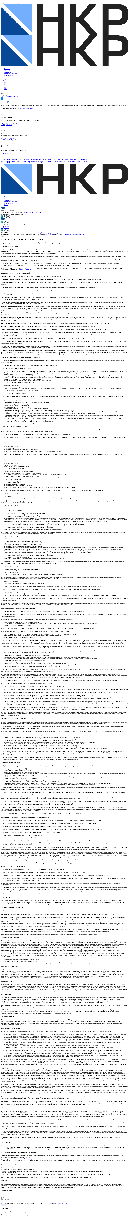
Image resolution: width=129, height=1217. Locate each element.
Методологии (8, 70)
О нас (6, 77)
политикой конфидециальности (64, 1203)
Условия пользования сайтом (23, 233)
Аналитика (7, 72)
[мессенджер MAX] (5, 101)
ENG (5, 84)
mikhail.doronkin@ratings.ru (9, 123)
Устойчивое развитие (10, 73)
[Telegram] (2, 101)
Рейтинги (7, 69)
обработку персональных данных (33, 212)
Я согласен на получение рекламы (13, 214)
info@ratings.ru (5, 80)
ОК (2, 236)
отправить (4, 1205)
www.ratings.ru (48, 234)
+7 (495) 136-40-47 (6, 140)
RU (5, 82)
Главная (3, 96)
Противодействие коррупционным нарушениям (49, 233)
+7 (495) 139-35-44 (6, 125)
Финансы (16, 96)
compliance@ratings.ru (27, 1159)
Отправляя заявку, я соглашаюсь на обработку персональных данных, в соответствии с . (39, 1203)
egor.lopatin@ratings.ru (7, 138)
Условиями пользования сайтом (74, 234)
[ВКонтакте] (2, 98)
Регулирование (8, 75)
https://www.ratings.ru (25, 269)
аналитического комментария (24, 108)
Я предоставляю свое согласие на (23, 212)
